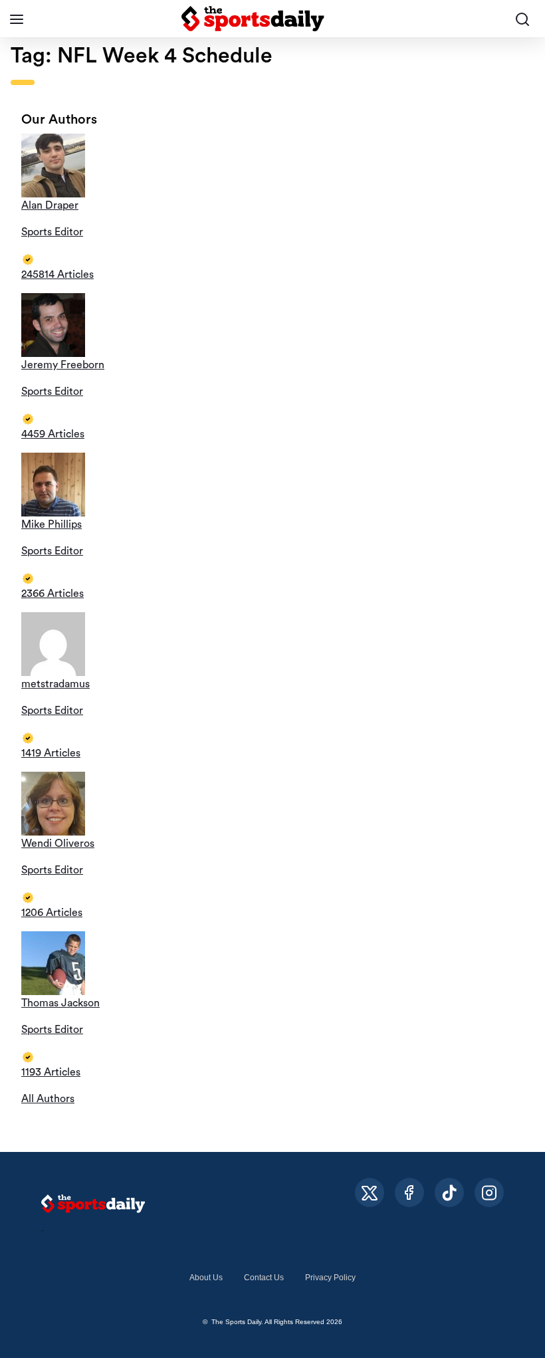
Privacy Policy (330, 1277)
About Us (206, 1277)
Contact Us (264, 1277)
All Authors (47, 1098)
